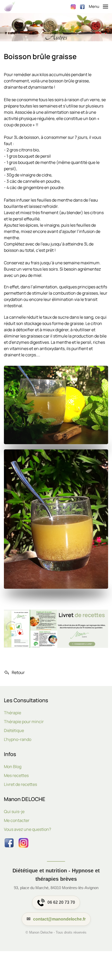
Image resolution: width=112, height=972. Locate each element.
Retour (18, 672)
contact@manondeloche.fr (59, 919)
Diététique (14, 730)
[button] (98, 6)
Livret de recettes (20, 784)
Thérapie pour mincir (24, 721)
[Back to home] (10, 6)
